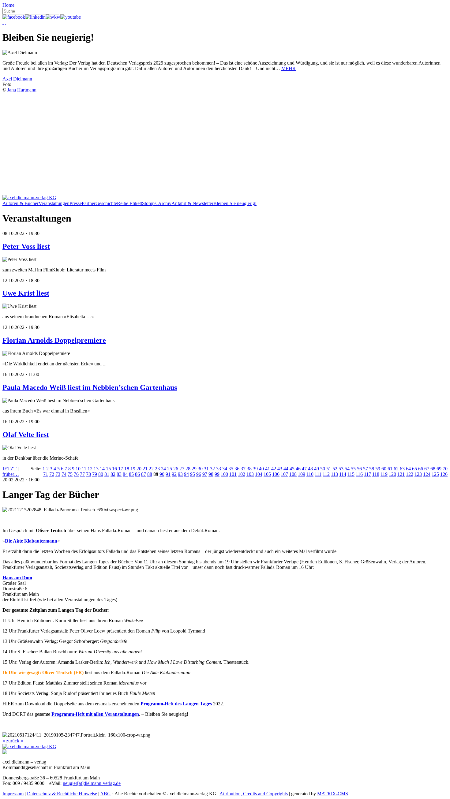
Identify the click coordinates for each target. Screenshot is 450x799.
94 (186, 474)
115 (350, 474)
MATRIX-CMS (332, 793)
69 (439, 468)
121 (401, 474)
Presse (75, 203)
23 (157, 468)
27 (181, 468)
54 (347, 468)
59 (377, 468)
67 (426, 468)
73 (57, 474)
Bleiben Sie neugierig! (235, 203)
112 (326, 474)
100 (224, 474)
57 (365, 468)
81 (106, 474)
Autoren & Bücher (20, 203)
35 (230, 468)
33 (218, 468)
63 (402, 468)
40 (261, 468)
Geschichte (106, 203)
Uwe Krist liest (25, 293)
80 (100, 474)
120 (392, 474)
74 (64, 474)
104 (258, 474)
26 (175, 468)
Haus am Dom (17, 577)
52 (334, 468)
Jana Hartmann (21, 89)
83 (119, 474)
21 (145, 468)
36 (236, 468)
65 (414, 468)
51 (328, 468)
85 (131, 474)
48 (310, 468)
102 (241, 474)
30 (200, 468)
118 (375, 474)
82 (113, 474)
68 (432, 468)
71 (45, 474)
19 (132, 468)
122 (409, 474)
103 (250, 474)
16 (114, 468)
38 (249, 468)
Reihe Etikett (129, 203)
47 (304, 468)
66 (420, 468)
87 (143, 474)
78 (88, 474)
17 (120, 468)
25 (169, 468)
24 (163, 468)
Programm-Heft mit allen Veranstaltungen (95, 714)
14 (102, 468)
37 (243, 468)
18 (126, 468)
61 (390, 468)
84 (125, 474)
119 (384, 474)
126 (444, 474)
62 (396, 468)
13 (96, 468)
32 (212, 468)
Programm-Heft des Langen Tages (176, 703)
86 (137, 474)
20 (139, 468)
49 (316, 468)
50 (322, 468)
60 (383, 468)
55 (353, 468)
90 (161, 474)
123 (418, 474)
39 (255, 468)
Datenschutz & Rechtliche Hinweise (62, 793)
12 (90, 468)
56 (359, 468)
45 (292, 468)
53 (341, 468)
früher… (10, 474)
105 (267, 474)
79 (94, 474)
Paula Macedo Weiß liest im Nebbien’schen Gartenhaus (89, 387)
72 (51, 474)
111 (318, 474)
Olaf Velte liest (25, 435)
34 (224, 468)
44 (285, 468)
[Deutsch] (3, 22)
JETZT (9, 468)
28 (188, 468)
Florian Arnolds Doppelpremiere (54, 340)
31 (206, 468)
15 (108, 468)
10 (78, 468)
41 (267, 468)
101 (233, 474)
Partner (89, 203)
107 (284, 474)
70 (445, 468)
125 (435, 474)
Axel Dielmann (17, 78)
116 (359, 474)
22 (151, 468)
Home (8, 5)
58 (371, 468)
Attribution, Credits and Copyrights (253, 793)
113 (334, 474)
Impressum (13, 793)
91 (168, 474)
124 (426, 474)
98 (210, 474)
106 (275, 474)
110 (309, 474)
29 (194, 468)
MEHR (288, 68)
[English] (5, 22)
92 (174, 474)
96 (198, 474)
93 (180, 474)
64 (408, 468)
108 (293, 474)
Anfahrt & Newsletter (192, 203)
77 (82, 474)
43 (279, 468)
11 (84, 468)
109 (301, 474)
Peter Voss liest (26, 246)
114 (342, 474)
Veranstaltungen (54, 203)
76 (76, 474)
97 (204, 474)
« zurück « (12, 740)
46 (298, 468)
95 (192, 474)
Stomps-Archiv (156, 203)
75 (70, 474)
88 (149, 474)
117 (367, 474)
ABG (105, 793)
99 (217, 474)
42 (273, 468)
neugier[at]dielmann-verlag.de (92, 783)
